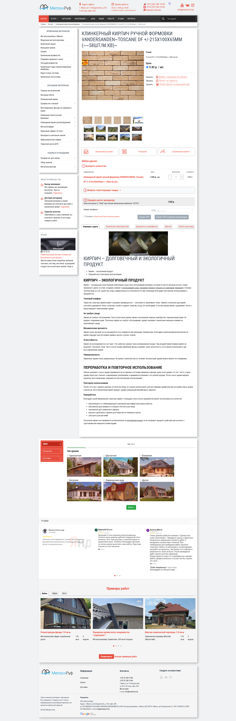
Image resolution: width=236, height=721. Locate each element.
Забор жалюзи (46, 162)
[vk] (187, 5)
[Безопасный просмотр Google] (93, 713)
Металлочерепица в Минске (52, 36)
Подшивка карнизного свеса (52, 59)
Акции (101, 19)
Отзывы (121, 19)
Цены (93, 19)
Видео (54, 593)
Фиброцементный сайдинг (51, 139)
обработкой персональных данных (107, 216)
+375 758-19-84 (155, 4)
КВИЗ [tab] (45, 444)
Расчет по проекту (167, 80)
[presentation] (82, 120)
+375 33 (126, 681)
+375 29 (126, 678)
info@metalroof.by (185, 9)
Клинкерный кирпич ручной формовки (55, 122)
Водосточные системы (50, 73)
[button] (75, 103)
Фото (64, 593)
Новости (111, 19)
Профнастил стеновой (49, 103)
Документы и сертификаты (147, 226)
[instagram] (193, 5)
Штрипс (44, 51)
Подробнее (57, 193)
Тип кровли (73, 451)
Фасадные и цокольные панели (53, 135)
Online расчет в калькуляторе (174, 84)
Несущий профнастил (49, 63)
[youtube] (182, 5)
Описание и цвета (90, 226)
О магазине (84, 678)
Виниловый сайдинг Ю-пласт (52, 131)
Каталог (44, 19)
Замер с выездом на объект (172, 76)
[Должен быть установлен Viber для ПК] (169, 3)
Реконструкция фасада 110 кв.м (55, 632)
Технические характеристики (117, 226)
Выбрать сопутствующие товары (101, 190)
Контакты (131, 19)
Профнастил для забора (50, 158)
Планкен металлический (50, 90)
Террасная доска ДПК (49, 144)
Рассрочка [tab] (47, 451)
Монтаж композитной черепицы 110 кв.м (164, 632)
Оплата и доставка (186, 226)
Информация (80, 19)
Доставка (84, 687)
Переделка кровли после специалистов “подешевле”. (111, 633)
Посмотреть (106, 656)
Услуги (53, 19)
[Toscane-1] (113, 75)
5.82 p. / (156, 67)
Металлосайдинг (47, 127)
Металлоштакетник (48, 167)
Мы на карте (124, 689)
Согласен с (103, 216)
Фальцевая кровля (48, 48)
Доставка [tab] (47, 458)
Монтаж (168, 226)
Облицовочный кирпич (49, 99)
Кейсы (44, 593)
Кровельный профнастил (50, 55)
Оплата (82, 682)
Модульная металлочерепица (52, 40)
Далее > (131, 507)
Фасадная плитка (47, 95)
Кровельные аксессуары (50, 77)
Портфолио (66, 19)
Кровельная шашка (48, 44)
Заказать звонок (153, 10)
